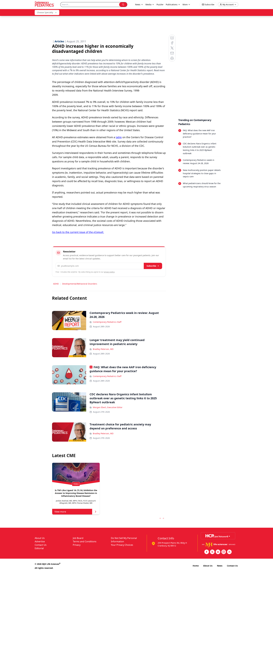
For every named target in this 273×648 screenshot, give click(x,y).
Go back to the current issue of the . (78, 232)
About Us (40, 538)
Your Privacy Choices (122, 544)
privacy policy (109, 272)
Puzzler (160, 4)
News (219, 565)
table (119, 137)
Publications (171, 4)
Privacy (76, 544)
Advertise (40, 541)
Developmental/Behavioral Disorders (79, 283)
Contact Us (40, 544)
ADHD (56, 283)
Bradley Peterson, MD (103, 349)
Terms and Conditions (84, 541)
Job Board (78, 538)
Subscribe (151, 265)
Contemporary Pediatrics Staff (107, 322)
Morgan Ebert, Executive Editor (107, 407)
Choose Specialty (45, 12)
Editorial (39, 548)
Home (196, 565)
